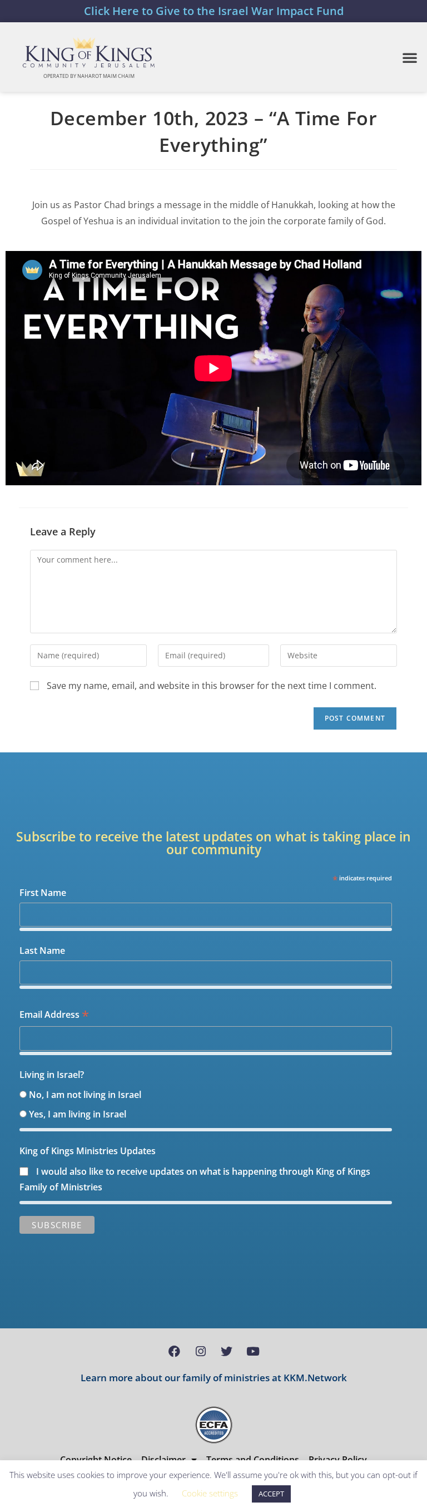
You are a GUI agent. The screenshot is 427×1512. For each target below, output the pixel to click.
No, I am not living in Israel (85, 1095)
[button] (409, 57)
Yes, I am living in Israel (77, 1114)
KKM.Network (315, 1377)
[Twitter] (227, 1351)
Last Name (42, 950)
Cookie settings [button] (210, 1493)
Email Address (54, 1015)
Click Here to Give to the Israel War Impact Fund (214, 10)
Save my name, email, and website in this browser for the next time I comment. (211, 685)
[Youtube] (253, 1351)
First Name (42, 892)
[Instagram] (200, 1351)
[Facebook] (174, 1351)
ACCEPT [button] (271, 1494)
